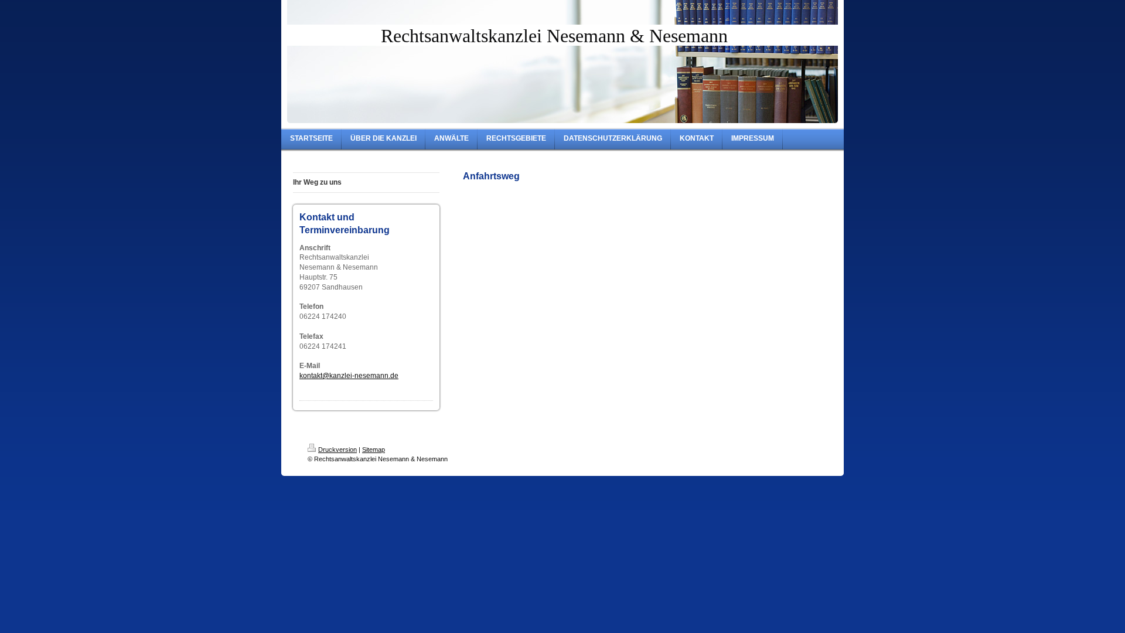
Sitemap (373, 449)
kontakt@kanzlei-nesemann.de (348, 376)
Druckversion (337, 449)
